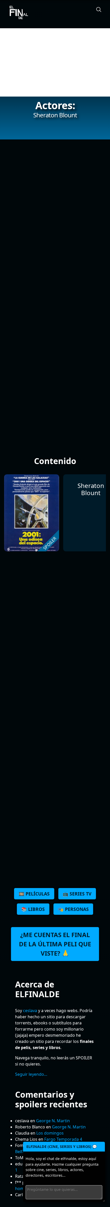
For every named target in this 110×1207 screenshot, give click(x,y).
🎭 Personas (73, 909)
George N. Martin (53, 1121)
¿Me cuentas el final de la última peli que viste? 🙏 (55, 943)
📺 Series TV (77, 894)
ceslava (30, 1010)
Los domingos (50, 1133)
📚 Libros (33, 909)
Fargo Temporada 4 (63, 1139)
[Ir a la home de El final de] (17, 13)
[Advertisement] (55, 62)
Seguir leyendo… (31, 1074)
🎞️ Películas (34, 894)
